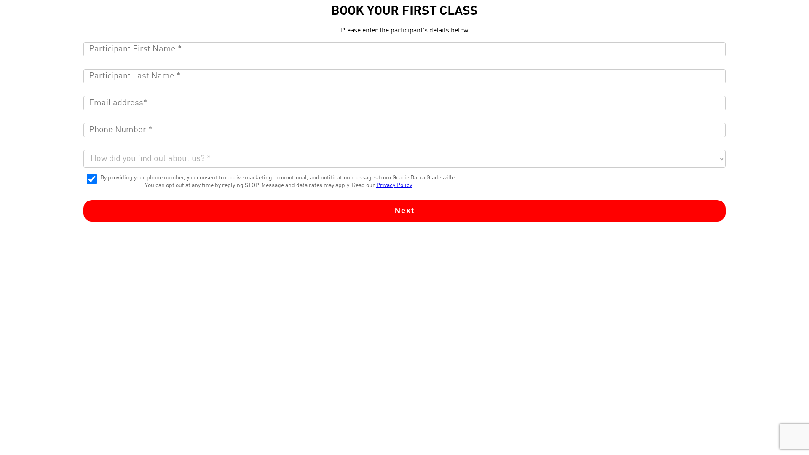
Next (405, 210)
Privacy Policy (394, 185)
